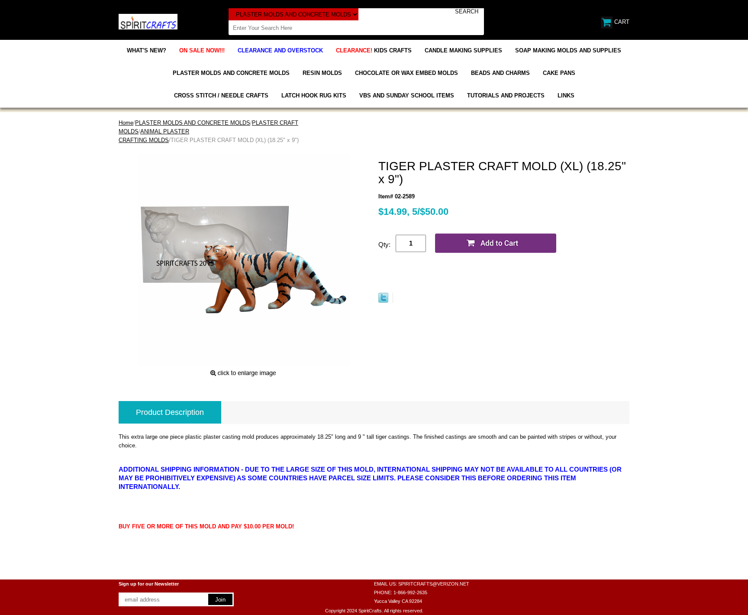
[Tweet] (383, 301)
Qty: (384, 244)
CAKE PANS (559, 73)
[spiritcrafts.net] (148, 21)
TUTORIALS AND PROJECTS (506, 95)
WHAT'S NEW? (146, 50)
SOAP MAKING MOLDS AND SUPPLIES (568, 50)
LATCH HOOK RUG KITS (313, 95)
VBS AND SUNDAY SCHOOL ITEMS (406, 95)
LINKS (566, 95)
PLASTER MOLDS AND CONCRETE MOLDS (231, 73)
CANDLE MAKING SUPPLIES (463, 50)
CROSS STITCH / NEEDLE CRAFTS (221, 95)
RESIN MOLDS (322, 73)
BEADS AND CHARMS (500, 73)
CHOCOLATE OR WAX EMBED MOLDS (406, 73)
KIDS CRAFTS (374, 50)
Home (126, 123)
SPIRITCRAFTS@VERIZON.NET (433, 583)
